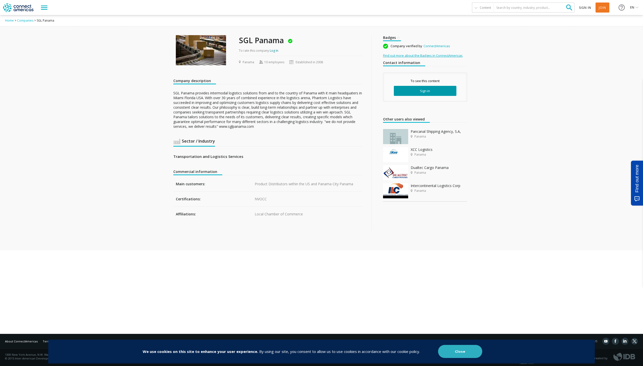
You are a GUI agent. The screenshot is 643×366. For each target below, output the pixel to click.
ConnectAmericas (436, 46)
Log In (274, 50)
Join (602, 8)
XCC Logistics (422, 149)
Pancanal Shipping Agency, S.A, (436, 131)
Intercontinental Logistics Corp (435, 185)
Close (460, 351)
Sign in (425, 91)
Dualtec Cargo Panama (430, 167)
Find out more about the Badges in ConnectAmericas (423, 55)
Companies (25, 20)
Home (9, 20)
